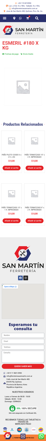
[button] (4, 18)
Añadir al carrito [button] (11, 168)
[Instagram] (25, 278)
